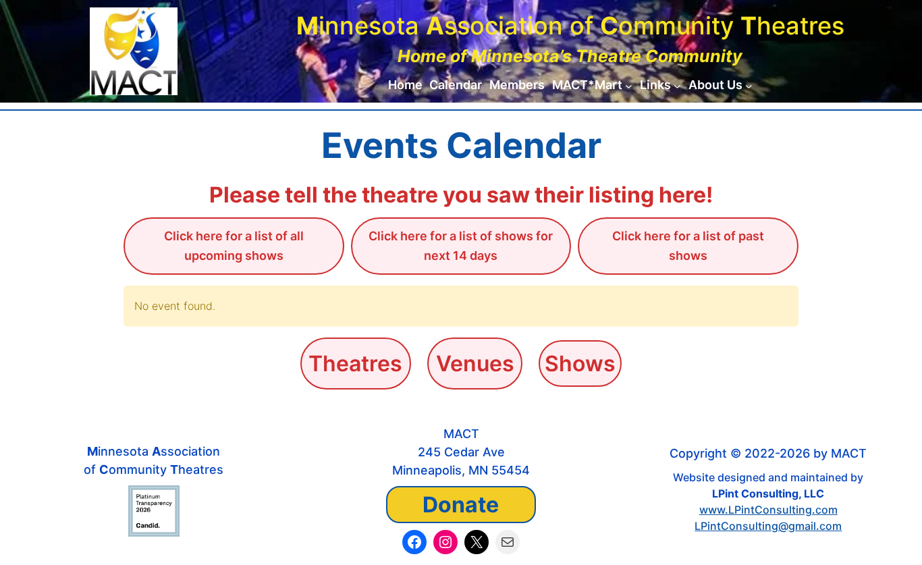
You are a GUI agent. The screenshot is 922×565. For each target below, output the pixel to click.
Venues (475, 363)
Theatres (355, 363)
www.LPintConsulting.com (768, 509)
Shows (580, 363)
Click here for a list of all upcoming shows (234, 246)
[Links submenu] (677, 85)
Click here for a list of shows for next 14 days (461, 246)
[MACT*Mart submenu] (628, 85)
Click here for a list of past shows (688, 246)
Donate (461, 504)
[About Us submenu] (749, 85)
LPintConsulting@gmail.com (768, 526)
